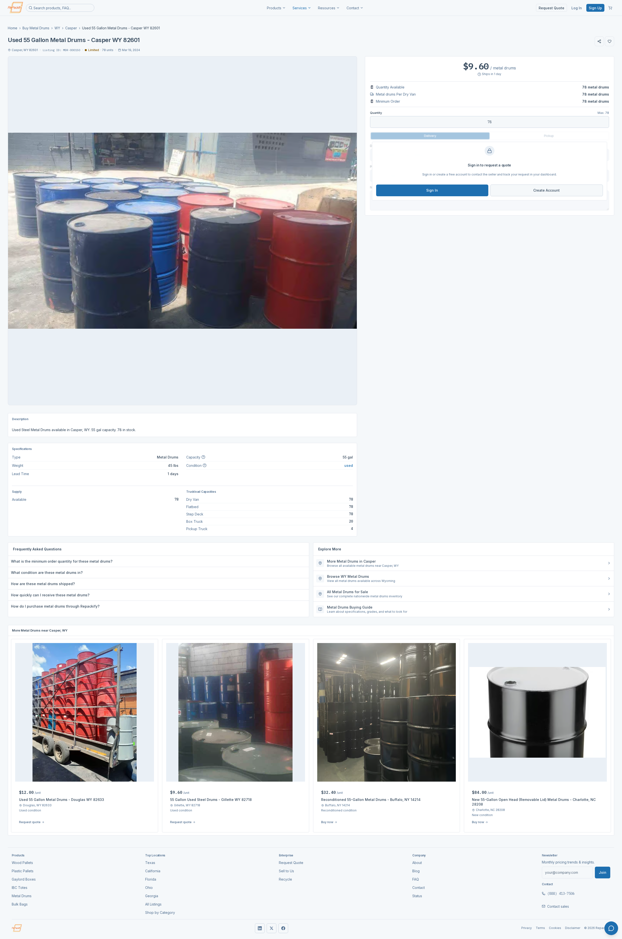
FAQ (415, 879)
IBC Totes (19, 887)
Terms (540, 928)
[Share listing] (599, 41)
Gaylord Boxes (24, 879)
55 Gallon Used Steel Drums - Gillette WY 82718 (211, 799)
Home (12, 28)
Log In (576, 8)
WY (57, 28)
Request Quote (551, 8)
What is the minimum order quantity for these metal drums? (61, 561)
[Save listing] (609, 41)
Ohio (149, 887)
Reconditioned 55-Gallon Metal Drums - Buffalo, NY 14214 (371, 799)
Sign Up (595, 8)
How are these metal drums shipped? (43, 584)
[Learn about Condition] (205, 465)
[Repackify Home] (17, 928)
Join (602, 872)
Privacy (526, 928)
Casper (71, 28)
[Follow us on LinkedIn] (260, 928)
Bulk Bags (20, 904)
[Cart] (610, 8)
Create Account (546, 190)
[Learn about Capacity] (203, 457)
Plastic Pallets (22, 871)
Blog (416, 871)
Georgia (151, 896)
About (417, 863)
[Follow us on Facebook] (283, 928)
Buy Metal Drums (35, 28)
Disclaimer (572, 928)
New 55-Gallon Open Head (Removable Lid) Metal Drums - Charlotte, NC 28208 (534, 801)
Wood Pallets (22, 863)
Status (417, 896)
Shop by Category (160, 912)
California (152, 871)
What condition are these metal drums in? (47, 572)
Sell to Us (286, 871)
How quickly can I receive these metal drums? (50, 595)
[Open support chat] (611, 928)
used (348, 465)
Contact (353, 8)
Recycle (285, 879)
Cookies (555, 928)
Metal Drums (22, 896)
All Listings (153, 904)
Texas (150, 863)
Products (274, 8)
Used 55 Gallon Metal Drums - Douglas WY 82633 (61, 799)
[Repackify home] (15, 8)
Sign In (432, 190)
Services (300, 8)
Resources (326, 8)
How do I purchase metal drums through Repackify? (55, 606)
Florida (150, 879)
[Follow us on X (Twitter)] (271, 928)
